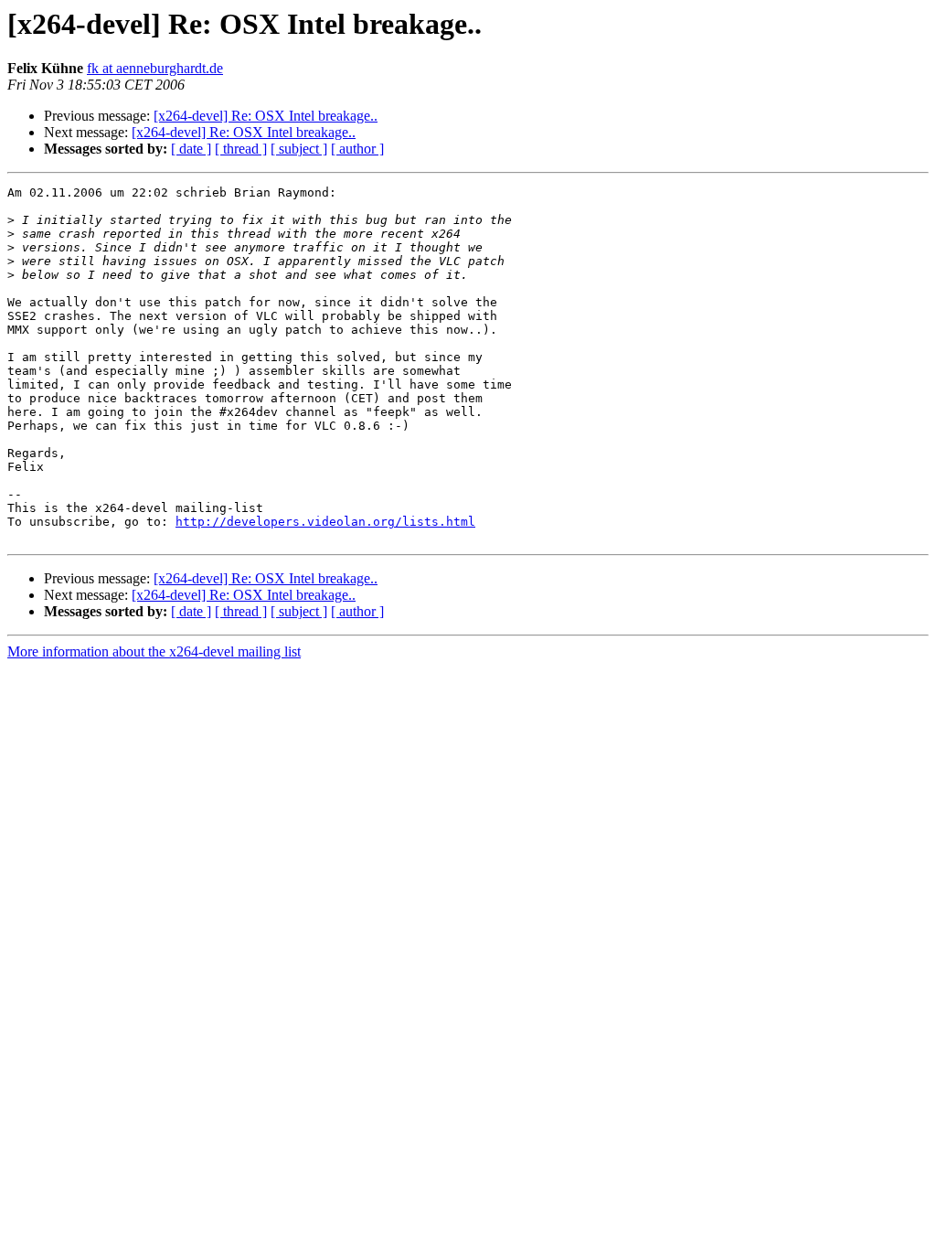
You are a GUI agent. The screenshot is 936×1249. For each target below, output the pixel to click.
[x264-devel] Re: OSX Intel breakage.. (266, 115)
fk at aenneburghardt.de (155, 68)
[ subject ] (299, 148)
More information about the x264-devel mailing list (154, 651)
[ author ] (357, 148)
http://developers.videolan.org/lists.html (325, 521)
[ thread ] (241, 148)
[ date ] (191, 148)
